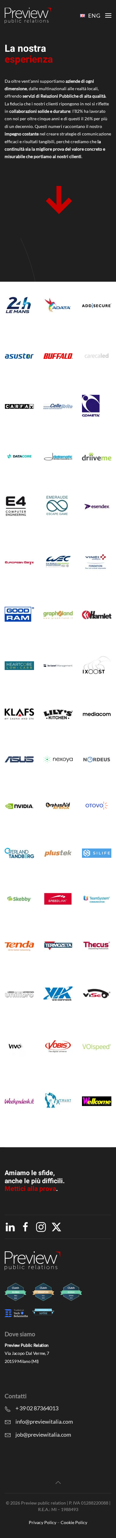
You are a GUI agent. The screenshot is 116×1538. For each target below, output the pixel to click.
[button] (108, 15)
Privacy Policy (42, 1522)
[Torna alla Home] (28, 15)
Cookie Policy (74, 1522)
